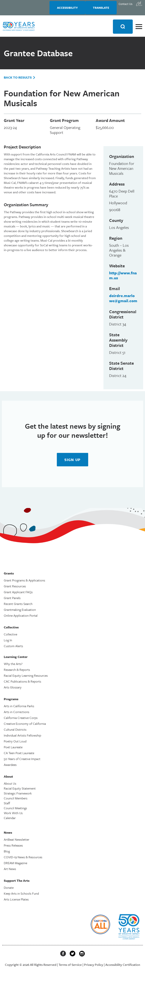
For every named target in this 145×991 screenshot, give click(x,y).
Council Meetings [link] (15, 808)
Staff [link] (7, 803)
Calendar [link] (10, 817)
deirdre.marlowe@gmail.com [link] (123, 298)
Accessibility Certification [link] (122, 964)
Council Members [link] (15, 798)
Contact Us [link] (125, 3)
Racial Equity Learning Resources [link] (26, 675)
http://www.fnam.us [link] (123, 275)
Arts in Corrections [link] (16, 711)
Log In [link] (8, 640)
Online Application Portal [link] (21, 615)
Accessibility (67, 7)
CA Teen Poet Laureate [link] (19, 753)
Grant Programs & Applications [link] (24, 580)
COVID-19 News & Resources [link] (23, 857)
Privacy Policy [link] (93, 964)
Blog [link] (7, 851)
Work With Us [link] (13, 813)
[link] (139, 4)
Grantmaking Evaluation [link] (20, 609)
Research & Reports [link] (17, 669)
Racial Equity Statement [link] (20, 788)
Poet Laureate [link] (13, 747)
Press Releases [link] (13, 845)
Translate (101, 7)
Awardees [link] (10, 764)
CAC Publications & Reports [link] (22, 681)
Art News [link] (10, 868)
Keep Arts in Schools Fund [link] (21, 893)
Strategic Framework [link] (18, 793)
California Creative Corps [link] (21, 717)
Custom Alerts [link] (13, 646)
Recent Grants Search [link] (18, 603)
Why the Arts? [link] (13, 663)
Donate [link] (9, 887)
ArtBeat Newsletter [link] (16, 839)
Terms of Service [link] (70, 964)
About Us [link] (10, 783)
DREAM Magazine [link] (15, 863)
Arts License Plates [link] (16, 899)
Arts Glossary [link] (13, 687)
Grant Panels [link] (12, 597)
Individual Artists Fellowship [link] (22, 735)
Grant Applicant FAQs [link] (18, 592)
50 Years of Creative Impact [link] (22, 758)
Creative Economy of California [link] (25, 723)
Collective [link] (10, 634)
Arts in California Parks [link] (19, 706)
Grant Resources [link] (15, 586)
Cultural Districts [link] (15, 729)
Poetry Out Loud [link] (15, 741)
